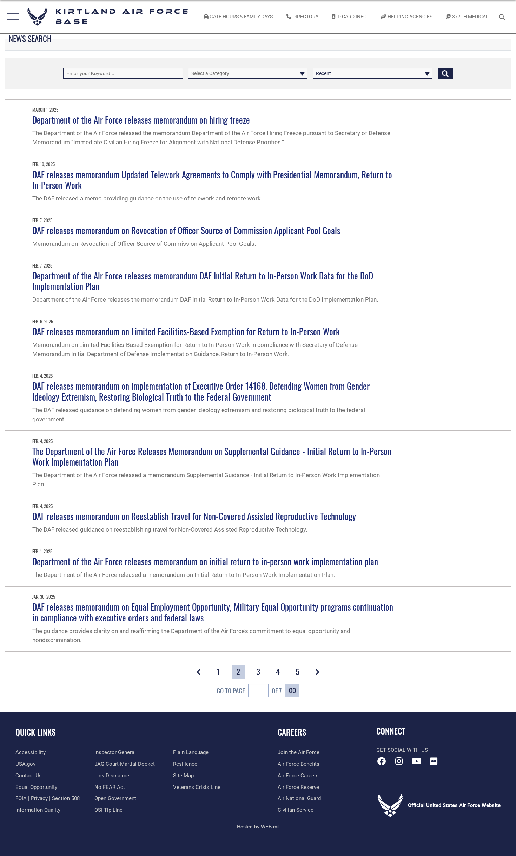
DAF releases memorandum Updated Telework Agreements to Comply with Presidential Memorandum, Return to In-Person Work (212, 179)
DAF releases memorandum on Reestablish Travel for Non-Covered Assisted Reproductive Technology (194, 515)
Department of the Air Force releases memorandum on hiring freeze (141, 119)
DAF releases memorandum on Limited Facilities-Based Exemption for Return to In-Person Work (186, 331)
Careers (292, 732)
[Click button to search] (445, 73)
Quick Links (35, 732)
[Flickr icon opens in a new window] (433, 761)
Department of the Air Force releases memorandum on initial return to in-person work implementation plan (205, 561)
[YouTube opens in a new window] (416, 761)
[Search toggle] (503, 16)
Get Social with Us (402, 750)
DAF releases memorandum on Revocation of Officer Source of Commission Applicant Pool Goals (186, 230)
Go (292, 690)
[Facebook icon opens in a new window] (381, 761)
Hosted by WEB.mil (258, 826)
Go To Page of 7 (249, 690)
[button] (11, 16)
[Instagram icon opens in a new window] (399, 761)
